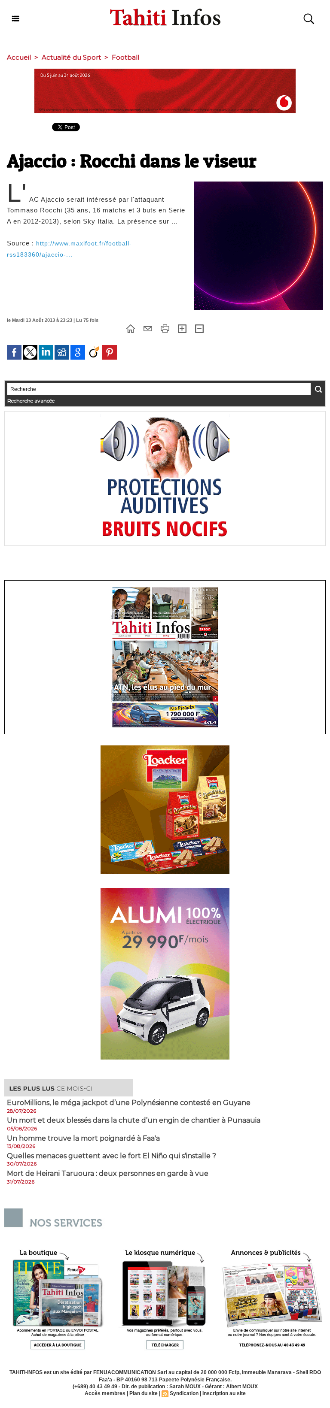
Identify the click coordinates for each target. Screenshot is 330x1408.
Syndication (184, 1393)
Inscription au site (224, 1393)
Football (125, 57)
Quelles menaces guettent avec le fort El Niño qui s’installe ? (111, 1156)
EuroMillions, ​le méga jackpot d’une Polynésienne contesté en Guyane (129, 1103)
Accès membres (105, 1393)
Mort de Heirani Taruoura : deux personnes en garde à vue (107, 1174)
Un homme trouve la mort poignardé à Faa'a (83, 1138)
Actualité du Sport (71, 57)
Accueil (19, 57)
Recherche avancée (31, 400)
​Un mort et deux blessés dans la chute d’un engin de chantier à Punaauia (133, 1120)
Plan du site (143, 1393)
